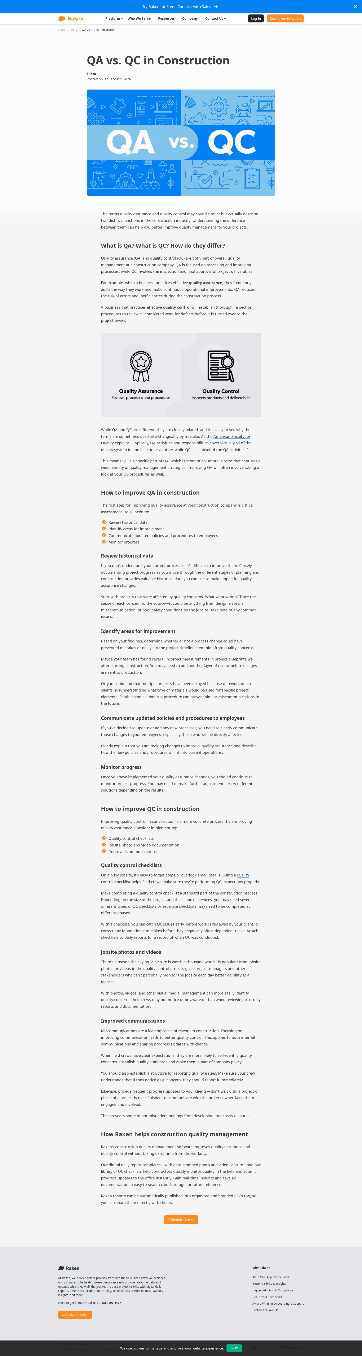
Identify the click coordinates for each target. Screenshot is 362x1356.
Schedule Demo (180, 1219)
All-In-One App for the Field (270, 1277)
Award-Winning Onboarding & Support (278, 1303)
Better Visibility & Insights (269, 1284)
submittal (154, 696)
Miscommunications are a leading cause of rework (146, 1030)
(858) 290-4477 (111, 1303)
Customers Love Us (265, 1310)
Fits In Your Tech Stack (267, 1297)
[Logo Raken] (70, 18)
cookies (139, 1348)
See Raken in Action (285, 18)
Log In (256, 18)
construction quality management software (154, 1146)
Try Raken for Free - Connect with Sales (176, 6)
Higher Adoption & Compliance (272, 1290)
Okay (234, 1348)
